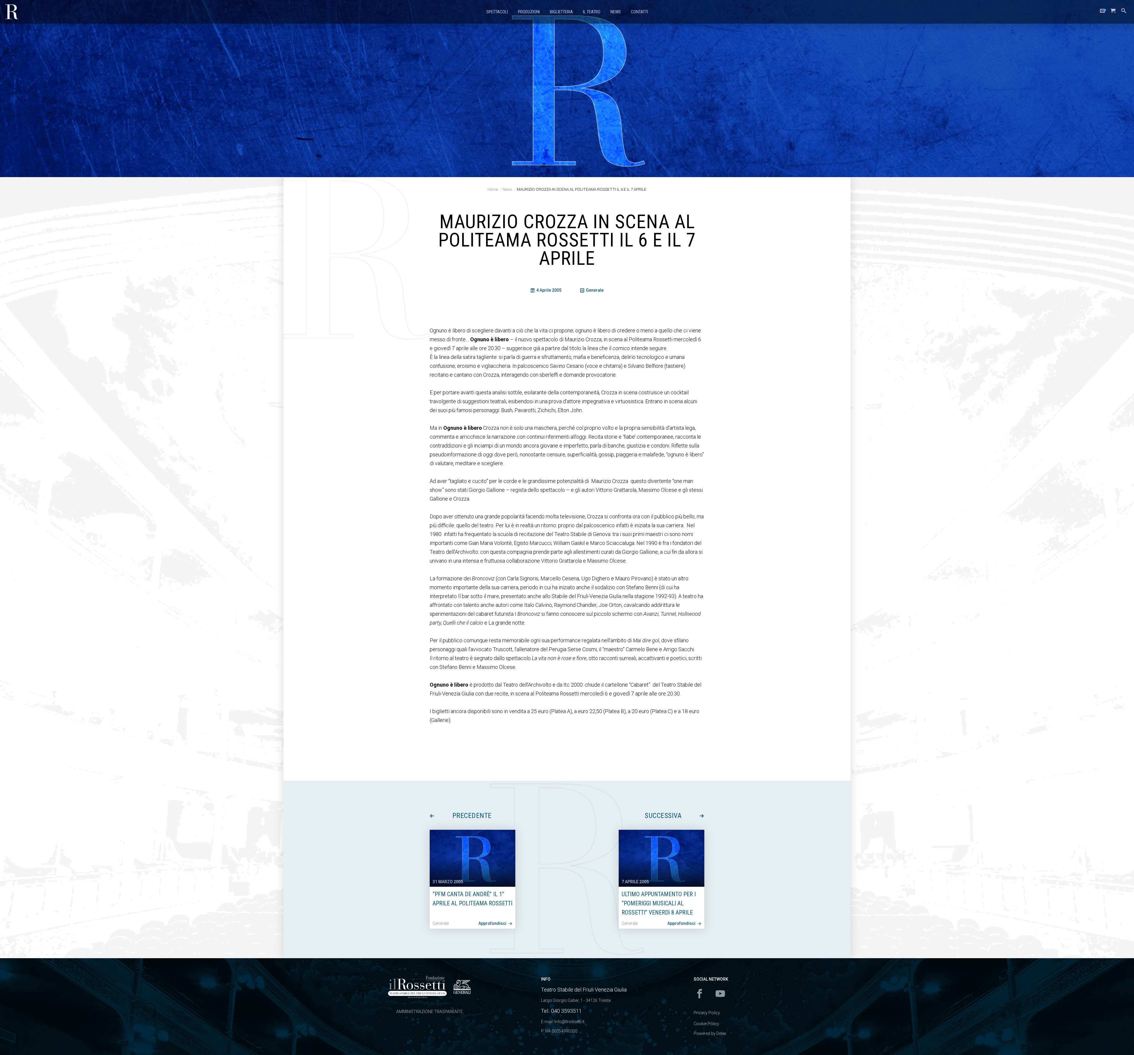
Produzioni (529, 11)
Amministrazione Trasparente (429, 1011)
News (615, 11)
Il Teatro (591, 11)
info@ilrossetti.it (569, 1021)
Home (493, 189)
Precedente (472, 815)
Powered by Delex (710, 1033)
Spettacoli (497, 11)
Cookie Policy (706, 1023)
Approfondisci (492, 923)
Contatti (639, 11)
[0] (1113, 12)
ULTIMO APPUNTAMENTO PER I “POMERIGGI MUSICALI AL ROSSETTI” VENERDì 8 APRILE (659, 903)
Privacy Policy (707, 1012)
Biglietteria (561, 11)
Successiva (663, 815)
